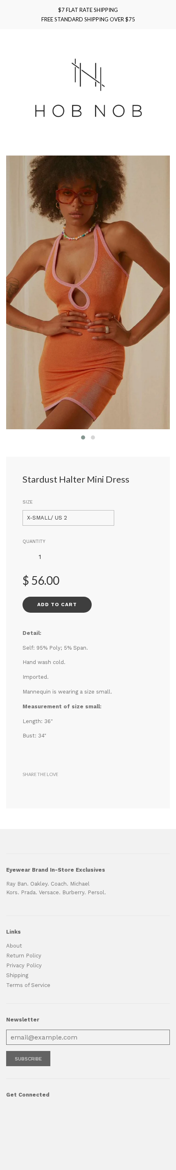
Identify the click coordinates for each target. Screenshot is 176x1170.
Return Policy (23, 955)
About (14, 946)
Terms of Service (28, 985)
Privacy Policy (24, 965)
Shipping (17, 975)
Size (28, 502)
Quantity (34, 541)
